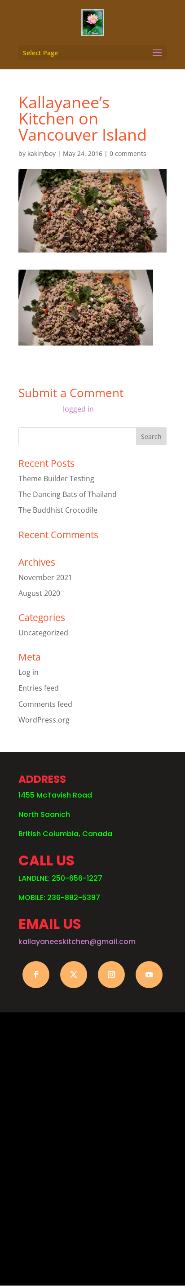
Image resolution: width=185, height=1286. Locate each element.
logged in (78, 409)
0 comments (128, 153)
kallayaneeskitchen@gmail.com (77, 941)
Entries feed (38, 688)
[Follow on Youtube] (149, 974)
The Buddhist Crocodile (57, 510)
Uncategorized (43, 633)
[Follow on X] (73, 974)
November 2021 (45, 577)
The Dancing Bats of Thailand (67, 494)
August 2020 (39, 593)
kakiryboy (41, 153)
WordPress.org (44, 720)
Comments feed (45, 704)
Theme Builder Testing (56, 478)
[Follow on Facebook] (35, 974)
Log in (28, 672)
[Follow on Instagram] (111, 974)
